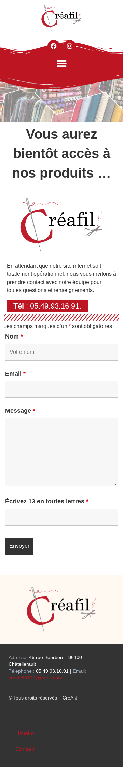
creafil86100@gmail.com (35, 677)
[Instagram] (70, 46)
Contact (24, 749)
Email (15, 373)
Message (20, 410)
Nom (14, 336)
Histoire (24, 733)
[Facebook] (53, 46)
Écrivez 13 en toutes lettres (46, 501)
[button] (62, 64)
